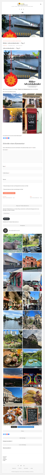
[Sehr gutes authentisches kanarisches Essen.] (12, 415)
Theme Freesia (22, 471)
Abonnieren (6, 218)
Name (4, 166)
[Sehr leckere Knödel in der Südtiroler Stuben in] (12, 358)
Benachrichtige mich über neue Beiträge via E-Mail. (13, 189)
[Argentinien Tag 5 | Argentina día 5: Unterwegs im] (32, 262)
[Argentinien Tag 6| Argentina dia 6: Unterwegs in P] (12, 262)
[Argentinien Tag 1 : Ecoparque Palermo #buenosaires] (32, 320)
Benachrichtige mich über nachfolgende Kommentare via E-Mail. (16, 185)
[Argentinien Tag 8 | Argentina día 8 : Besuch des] (12, 243)
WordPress (31, 471)
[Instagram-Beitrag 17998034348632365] (32, 339)
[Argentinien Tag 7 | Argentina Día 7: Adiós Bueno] (32, 243)
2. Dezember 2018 (11, 45)
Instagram (5, 459)
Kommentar (5, 149)
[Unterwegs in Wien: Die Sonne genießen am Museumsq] (12, 396)
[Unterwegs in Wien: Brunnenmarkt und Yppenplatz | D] (32, 396)
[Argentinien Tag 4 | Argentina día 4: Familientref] (32, 281)
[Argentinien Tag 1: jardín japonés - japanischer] (12, 339)
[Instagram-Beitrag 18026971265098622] (12, 377)
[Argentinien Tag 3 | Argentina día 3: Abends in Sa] (12, 300)
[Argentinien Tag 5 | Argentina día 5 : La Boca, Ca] (12, 281)
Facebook (5, 456)
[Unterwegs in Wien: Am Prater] (32, 377)
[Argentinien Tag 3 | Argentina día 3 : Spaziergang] (32, 300)
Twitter (19, 468)
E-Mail (4, 460)
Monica (5, 45)
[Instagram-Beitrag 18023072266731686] (32, 415)
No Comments (19, 45)
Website (4, 179)
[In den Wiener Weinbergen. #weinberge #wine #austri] (32, 358)
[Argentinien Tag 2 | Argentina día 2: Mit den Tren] (12, 320)
